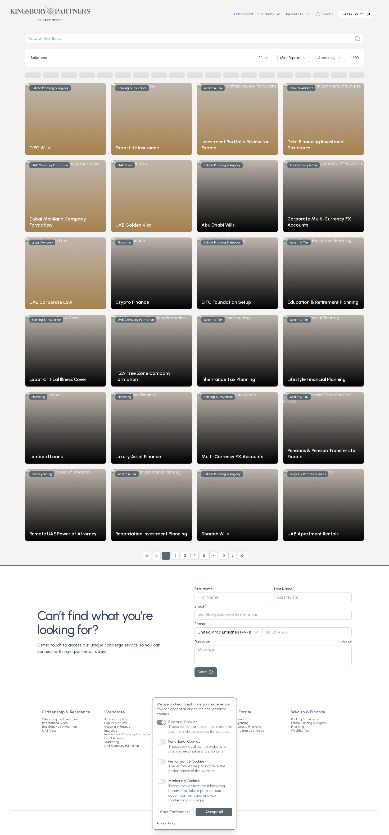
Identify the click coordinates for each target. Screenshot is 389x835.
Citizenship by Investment (60, 719)
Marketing (111, 742)
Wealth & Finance (308, 711)
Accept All (214, 812)
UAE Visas (49, 730)
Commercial (237, 719)
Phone (200, 624)
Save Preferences (175, 812)
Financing (297, 726)
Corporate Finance (117, 726)
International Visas (54, 723)
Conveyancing (238, 723)
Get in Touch (352, 14)
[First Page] (147, 556)
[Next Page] (232, 556)
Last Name (283, 589)
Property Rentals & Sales (246, 730)
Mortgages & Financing (245, 726)
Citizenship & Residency (66, 711)
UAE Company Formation (121, 745)
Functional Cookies (184, 741)
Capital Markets (115, 723)
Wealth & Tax (300, 730)
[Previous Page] (156, 556)
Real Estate (240, 711)
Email (199, 606)
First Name (204, 589)
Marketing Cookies (184, 781)
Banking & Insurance (305, 719)
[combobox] (264, 58)
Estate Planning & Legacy (308, 723)
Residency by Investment (60, 726)
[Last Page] (242, 556)
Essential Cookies (182, 722)
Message (202, 641)
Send (202, 672)
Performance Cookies (186, 761)
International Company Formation (127, 734)
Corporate (114, 711)
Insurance (110, 730)
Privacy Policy (166, 823)
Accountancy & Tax (117, 719)
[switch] (161, 722)
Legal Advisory (114, 738)
